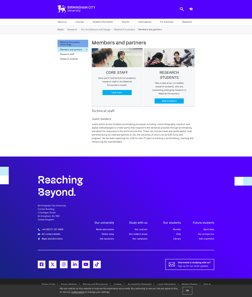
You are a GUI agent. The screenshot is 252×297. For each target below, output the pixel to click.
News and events (105, 229)
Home (60, 29)
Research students (69, 59)
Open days (208, 229)
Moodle (177, 229)
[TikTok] (97, 264)
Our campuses (139, 239)
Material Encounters (124, 29)
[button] (62, 22)
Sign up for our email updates (194, 264)
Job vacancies (106, 239)
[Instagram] (64, 264)
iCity (178, 234)
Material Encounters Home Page (70, 43)
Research (72, 29)
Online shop (108, 234)
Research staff (67, 54)
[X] (52, 264)
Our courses (141, 229)
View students (169, 101)
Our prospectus (206, 234)
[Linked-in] (75, 264)
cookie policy (77, 292)
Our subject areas (138, 234)
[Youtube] (86, 264)
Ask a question (206, 239)
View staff (117, 93)
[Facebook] (41, 264)
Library (177, 239)
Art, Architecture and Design (95, 29)
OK (187, 291)
